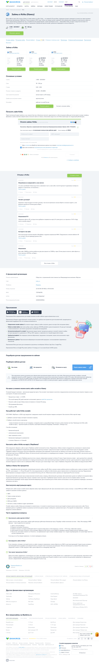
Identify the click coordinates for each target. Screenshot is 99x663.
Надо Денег (54, 599)
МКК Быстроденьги (11, 601)
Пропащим (53, 627)
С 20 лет (30, 624)
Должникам (31, 627)
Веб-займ (30, 601)
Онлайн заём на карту (57, 53)
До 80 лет (53, 622)
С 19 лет (30, 622)
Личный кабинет (30, 40)
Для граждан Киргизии (79, 624)
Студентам (9, 627)
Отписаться (82, 652)
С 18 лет (8, 632)
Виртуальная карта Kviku (14, 53)
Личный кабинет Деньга (57, 582)
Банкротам (53, 630)
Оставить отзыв (74, 175)
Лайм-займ (9, 593)
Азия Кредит (54, 596)
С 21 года (53, 624)
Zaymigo (53, 601)
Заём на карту (34, 53)
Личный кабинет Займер (34, 580)
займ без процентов (47, 399)
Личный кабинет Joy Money (80, 580)
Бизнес (8, 630)
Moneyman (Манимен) (34, 593)
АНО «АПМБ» (54, 604)
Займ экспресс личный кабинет (14, 580)
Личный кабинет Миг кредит (58, 580)
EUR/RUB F (61, 2)
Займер (8, 599)
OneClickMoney (55, 593)
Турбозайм (9, 596)
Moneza (30, 596)
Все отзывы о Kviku (49, 263)
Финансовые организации (15, 9)
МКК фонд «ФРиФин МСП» (80, 607)
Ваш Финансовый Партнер (80, 600)
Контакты (8, 42)
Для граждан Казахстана (79, 622)
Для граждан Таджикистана (80, 627)
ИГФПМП (75, 597)
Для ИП (53, 632)
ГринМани (31, 604)
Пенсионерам (9, 624)
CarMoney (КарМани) (34, 599)
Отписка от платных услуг (52, 40)
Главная (7, 9)
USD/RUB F (50, 2)
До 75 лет (31, 632)
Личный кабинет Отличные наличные (16, 582)
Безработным (9, 622)
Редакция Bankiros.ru (16, 565)
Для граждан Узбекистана (80, 630)
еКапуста (8, 604)
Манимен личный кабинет (35, 582)
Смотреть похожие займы (63, 106)
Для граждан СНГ (33, 630)
